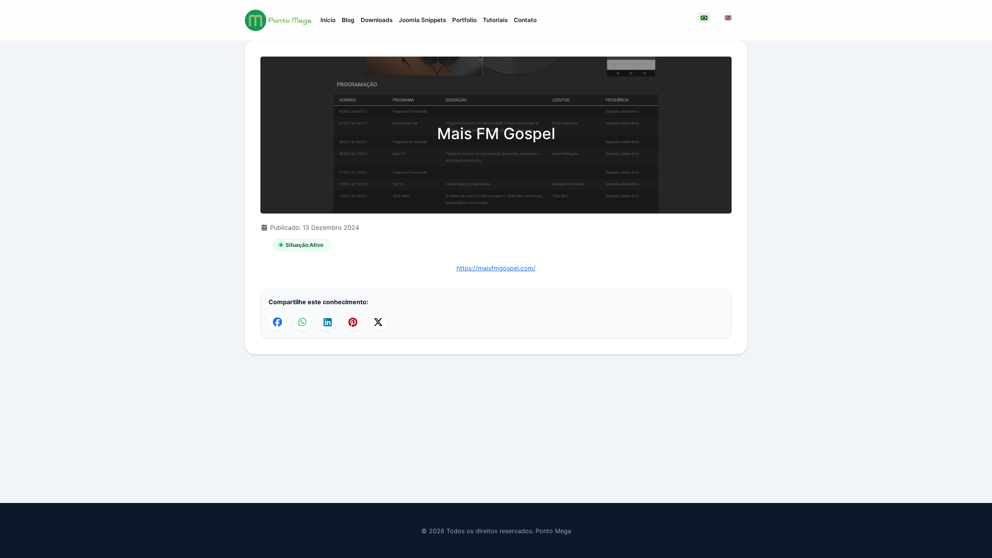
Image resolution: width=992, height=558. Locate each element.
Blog (348, 20)
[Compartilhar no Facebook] (277, 322)
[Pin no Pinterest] (353, 322)
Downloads (377, 20)
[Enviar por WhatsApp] (302, 322)
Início (328, 20)
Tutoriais (495, 20)
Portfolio (464, 20)
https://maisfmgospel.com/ (496, 268)
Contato (525, 20)
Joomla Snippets (422, 20)
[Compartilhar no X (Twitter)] (378, 322)
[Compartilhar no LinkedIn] (327, 322)
